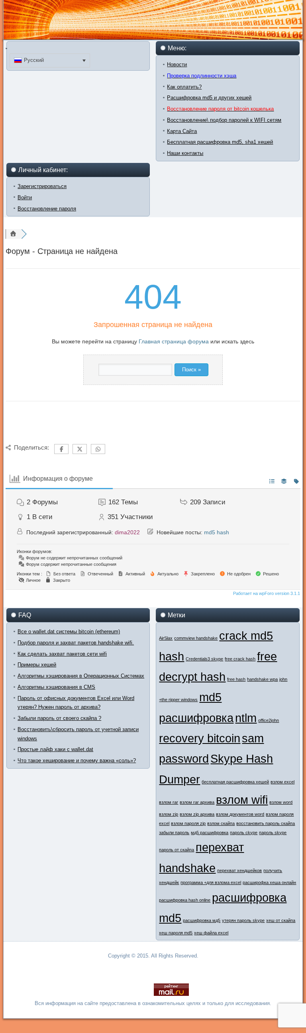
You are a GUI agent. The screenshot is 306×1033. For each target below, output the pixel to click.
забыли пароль (174, 832)
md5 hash (216, 532)
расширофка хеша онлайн (269, 882)
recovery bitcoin (199, 738)
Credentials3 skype (204, 658)
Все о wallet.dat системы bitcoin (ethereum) (69, 631)
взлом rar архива (197, 802)
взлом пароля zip (188, 823)
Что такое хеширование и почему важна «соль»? (77, 760)
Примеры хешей (37, 665)
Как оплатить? (184, 87)
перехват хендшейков (239, 870)
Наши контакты (185, 153)
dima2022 (127, 532)
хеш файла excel (211, 932)
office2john (268, 720)
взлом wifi (242, 799)
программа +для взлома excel (210, 882)
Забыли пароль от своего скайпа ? (59, 718)
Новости (177, 64)
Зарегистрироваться (42, 186)
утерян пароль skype (243, 920)
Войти (25, 197)
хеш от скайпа (280, 920)
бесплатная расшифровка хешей (235, 781)
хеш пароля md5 (175, 932)
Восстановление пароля (47, 209)
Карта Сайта (182, 131)
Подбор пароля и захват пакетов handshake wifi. (76, 643)
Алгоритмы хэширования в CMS (56, 687)
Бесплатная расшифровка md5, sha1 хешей (220, 142)
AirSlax (166, 638)
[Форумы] (13, 234)
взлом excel (282, 781)
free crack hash (240, 658)
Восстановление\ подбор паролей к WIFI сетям (224, 120)
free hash (236, 679)
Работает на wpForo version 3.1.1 (266, 593)
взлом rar (168, 802)
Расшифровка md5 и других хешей (209, 98)
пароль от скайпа (176, 849)
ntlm (246, 717)
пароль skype (272, 832)
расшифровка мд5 (201, 920)
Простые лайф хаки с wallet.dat (55, 749)
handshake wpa (262, 679)
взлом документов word (240, 814)
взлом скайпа (221, 823)
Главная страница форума (174, 341)
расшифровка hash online (184, 900)
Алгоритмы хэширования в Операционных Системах (81, 676)
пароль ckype (243, 832)
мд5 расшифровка (209, 832)
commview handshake (196, 638)
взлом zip (168, 814)
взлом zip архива (197, 814)
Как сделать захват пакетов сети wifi (62, 654)
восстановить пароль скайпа (265, 823)
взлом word (280, 802)
